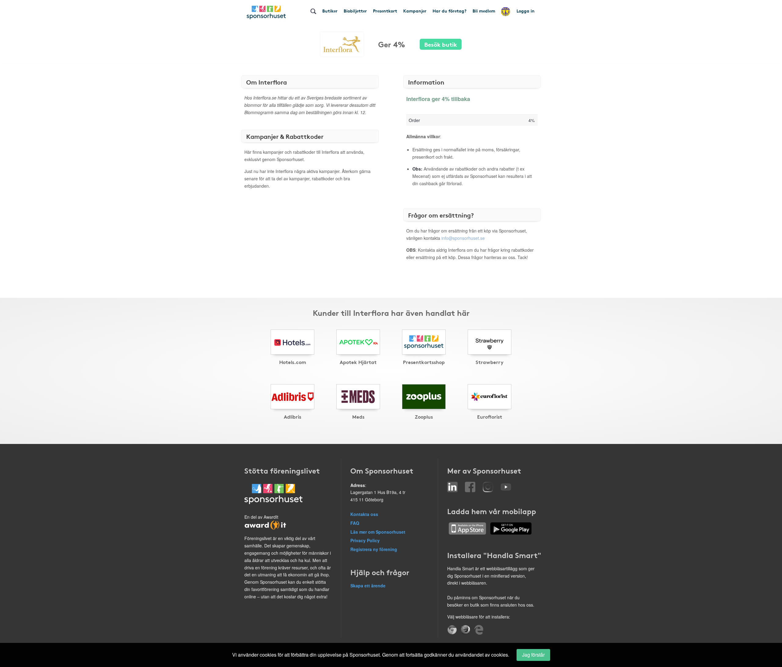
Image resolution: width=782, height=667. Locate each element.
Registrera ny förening (373, 549)
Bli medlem (484, 11)
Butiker (330, 11)
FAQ (354, 523)
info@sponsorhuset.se (463, 238)
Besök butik (440, 44)
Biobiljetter (355, 11)
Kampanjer (414, 11)
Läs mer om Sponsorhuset (377, 532)
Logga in (526, 11)
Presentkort (385, 11)
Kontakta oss (364, 514)
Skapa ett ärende (368, 585)
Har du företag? (449, 11)
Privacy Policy (365, 540)
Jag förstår (533, 654)
